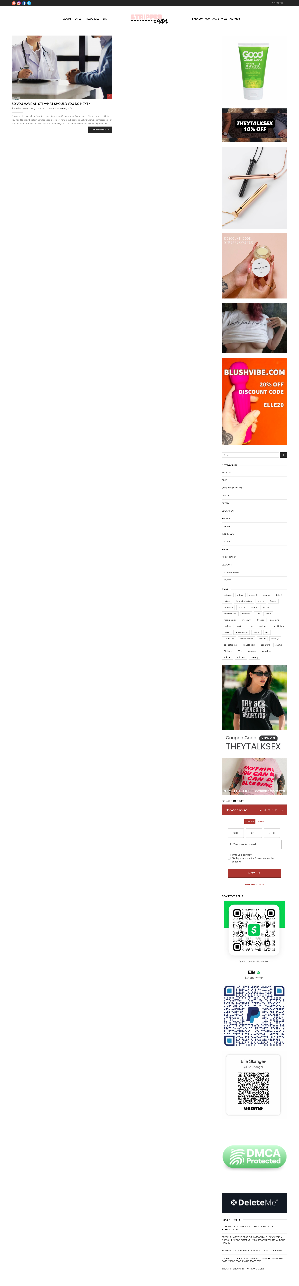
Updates (226, 580)
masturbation (230, 620)
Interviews (228, 534)
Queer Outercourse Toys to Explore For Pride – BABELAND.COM (248, 1228)
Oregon (226, 542)
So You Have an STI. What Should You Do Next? (51, 104)
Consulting (219, 19)
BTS (104, 19)
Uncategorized (230, 572)
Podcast (197, 19)
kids (258, 614)
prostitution (229, 557)
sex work (227, 565)
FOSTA (241, 607)
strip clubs (266, 651)
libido (268, 614)
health (254, 607)
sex (267, 632)
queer (227, 632)
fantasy (273, 601)
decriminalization (244, 601)
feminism (228, 607)
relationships (241, 632)
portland (263, 626)
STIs (240, 651)
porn (251, 626)
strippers (241, 657)
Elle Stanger (63, 109)
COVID (279, 595)
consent (253, 595)
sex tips (262, 638)
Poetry (226, 549)
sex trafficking (230, 645)
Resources (92, 19)
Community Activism (233, 488)
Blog (224, 480)
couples (266, 595)
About (67, 19)
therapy (254, 657)
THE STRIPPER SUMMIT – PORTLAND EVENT (243, 1269)
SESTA (256, 632)
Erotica (226, 518)
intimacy (246, 614)
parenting (274, 620)
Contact (235, 19)
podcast (227, 626)
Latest (79, 19)
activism (228, 595)
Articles (15, 100)
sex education (246, 638)
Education (228, 511)
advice (240, 595)
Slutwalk (228, 651)
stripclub (252, 651)
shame (278, 645)
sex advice (229, 638)
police (240, 626)
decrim (225, 503)
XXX (207, 19)
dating (227, 601)
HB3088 (226, 526)
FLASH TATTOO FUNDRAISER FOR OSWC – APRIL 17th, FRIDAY (252, 1250)
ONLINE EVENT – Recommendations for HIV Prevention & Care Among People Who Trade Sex (252, 1259)
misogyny (246, 620)
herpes (266, 607)
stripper (227, 657)
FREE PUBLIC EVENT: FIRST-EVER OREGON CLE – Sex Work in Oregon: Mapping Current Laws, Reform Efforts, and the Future (253, 1240)
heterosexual (230, 614)
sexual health (249, 645)
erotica (261, 601)
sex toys (275, 638)
